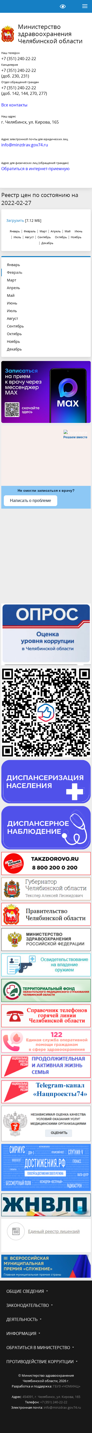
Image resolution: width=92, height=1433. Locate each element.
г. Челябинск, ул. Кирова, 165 (30, 122)
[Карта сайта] (49, 6)
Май (11, 295)
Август (12, 318)
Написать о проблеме (30, 500)
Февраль (14, 272)
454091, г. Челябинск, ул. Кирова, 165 (51, 1396)
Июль (12, 310)
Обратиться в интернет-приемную (35, 168)
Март (11, 280)
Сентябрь (15, 326)
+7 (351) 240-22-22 (18, 58)
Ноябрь (13, 341)
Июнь (12, 303)
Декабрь (14, 349)
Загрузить (15, 220)
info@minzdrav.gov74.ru (62, 1407)
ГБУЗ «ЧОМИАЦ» (66, 1386)
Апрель (13, 287)
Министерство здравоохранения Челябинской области (50, 34)
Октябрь (14, 333)
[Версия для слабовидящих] (62, 6)
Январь (13, 264)
